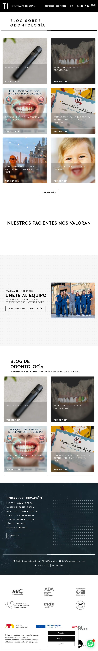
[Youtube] (82, 6)
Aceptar (61, 633)
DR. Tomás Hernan (23, 5)
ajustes (34, 642)
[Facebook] (88, 6)
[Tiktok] (85, 6)
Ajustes (61, 644)
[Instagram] (78, 6)
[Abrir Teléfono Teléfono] (78, 644)
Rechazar (61, 638)
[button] (49, 192)
